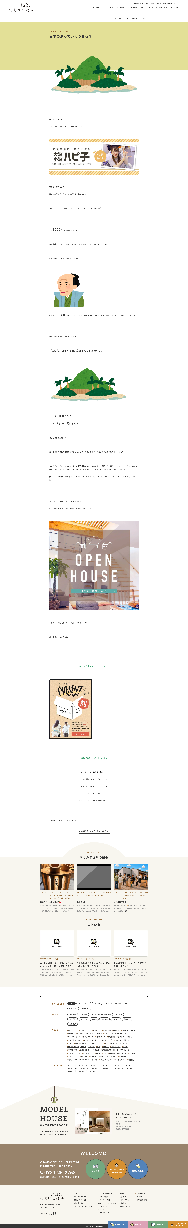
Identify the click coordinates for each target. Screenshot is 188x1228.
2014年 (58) (71, 1071)
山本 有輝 (83, 1014)
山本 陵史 (115, 1019)
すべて (71, 1004)
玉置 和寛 (104, 1019)
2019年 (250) (84, 1068)
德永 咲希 (72, 1019)
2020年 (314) (72, 1068)
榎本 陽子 (127, 1019)
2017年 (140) (107, 1068)
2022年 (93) (118, 1065)
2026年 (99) (71, 1065)
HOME (115, 18)
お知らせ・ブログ (124, 18)
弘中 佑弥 (72, 1024)
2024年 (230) (95, 1065)
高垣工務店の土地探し (105, 1194)
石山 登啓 (72, 1014)
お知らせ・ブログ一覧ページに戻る (94, 831)
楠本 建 (94, 1019)
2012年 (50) (93, 1071)
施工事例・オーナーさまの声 (107, 1203)
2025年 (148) (83, 1065)
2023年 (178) (107, 1065)
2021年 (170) (130, 1065)
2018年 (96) (95, 1068)
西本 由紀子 (96, 1014)
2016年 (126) (119, 1068)
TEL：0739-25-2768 (47, 1207)
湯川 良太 (83, 1019)
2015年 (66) (130, 1068)
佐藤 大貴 (107, 1014)
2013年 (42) (82, 1071)
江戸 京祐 (119, 1014)
